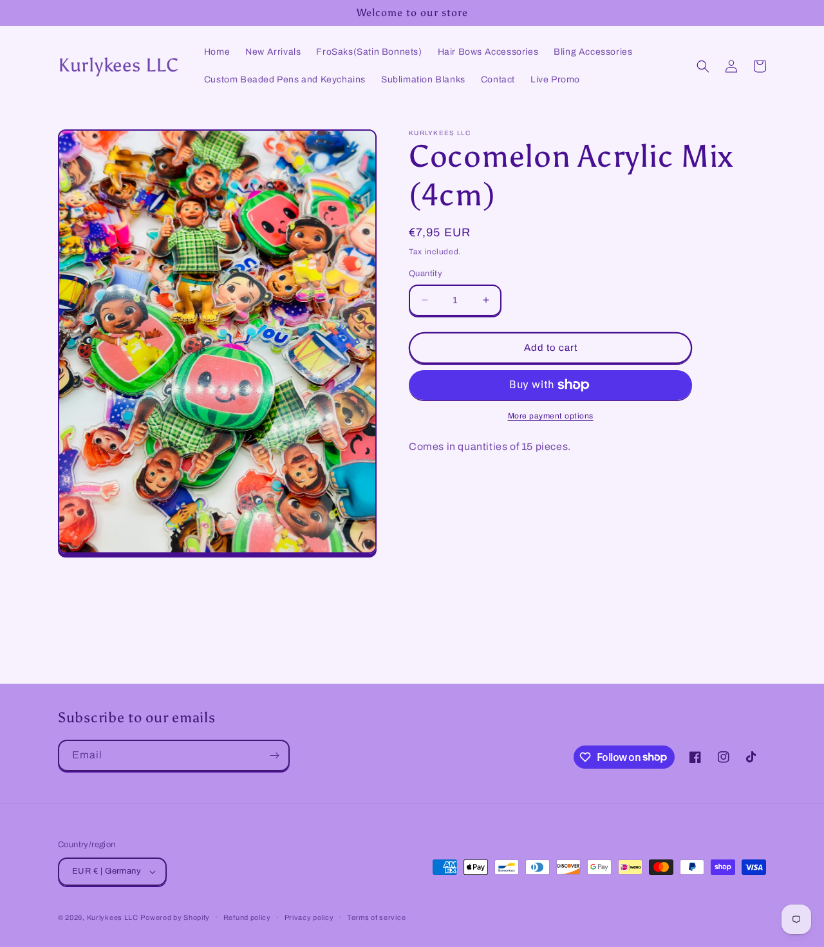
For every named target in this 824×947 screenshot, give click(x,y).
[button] (703, 66)
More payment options (551, 415)
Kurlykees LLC (112, 917)
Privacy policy (309, 917)
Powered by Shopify (175, 917)
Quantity (425, 273)
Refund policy (247, 917)
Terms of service (376, 917)
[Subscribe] (274, 755)
